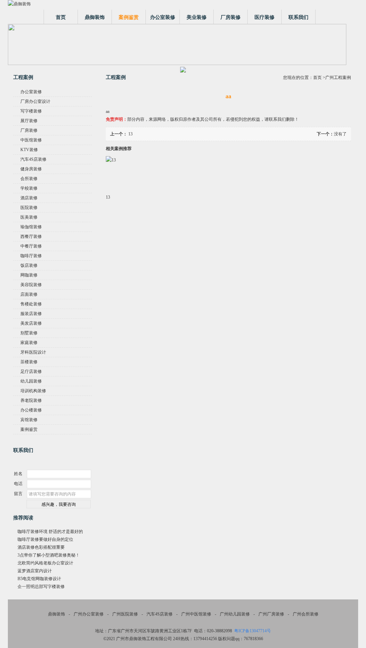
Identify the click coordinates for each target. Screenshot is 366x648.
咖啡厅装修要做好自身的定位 (45, 539)
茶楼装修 (29, 361)
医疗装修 (264, 17)
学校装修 (29, 188)
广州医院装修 (125, 614)
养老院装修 (31, 400)
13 (130, 133)
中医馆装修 (31, 140)
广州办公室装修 (89, 614)
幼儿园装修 (31, 381)
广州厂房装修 (271, 614)
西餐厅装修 (31, 236)
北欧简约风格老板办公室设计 (45, 562)
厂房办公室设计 (35, 101)
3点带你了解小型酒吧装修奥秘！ (49, 555)
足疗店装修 (31, 371)
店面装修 (29, 294)
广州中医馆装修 (196, 614)
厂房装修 (231, 17)
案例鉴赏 (129, 17)
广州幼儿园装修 (235, 614)
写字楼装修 (31, 111)
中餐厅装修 (31, 246)
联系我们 (298, 17)
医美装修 (29, 217)
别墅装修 (29, 332)
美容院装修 (31, 284)
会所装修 (29, 178)
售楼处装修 (31, 303)
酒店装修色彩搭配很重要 (41, 547)
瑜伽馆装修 (31, 226)
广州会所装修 (305, 614)
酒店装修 (29, 197)
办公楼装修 (31, 410)
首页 (61, 17)
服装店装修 (31, 313)
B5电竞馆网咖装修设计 (39, 578)
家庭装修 (29, 342)
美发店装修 (31, 323)
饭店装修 (29, 265)
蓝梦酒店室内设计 (35, 570)
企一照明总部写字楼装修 (41, 586)
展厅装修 (29, 120)
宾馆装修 (29, 419)
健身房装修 (31, 168)
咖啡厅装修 (31, 255)
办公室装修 (162, 17)
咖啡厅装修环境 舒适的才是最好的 (50, 531)
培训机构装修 (33, 390)
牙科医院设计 (33, 352)
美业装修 (197, 17)
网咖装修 (29, 275)
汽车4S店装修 (33, 159)
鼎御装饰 (95, 17)
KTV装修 (29, 149)
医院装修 (29, 207)
